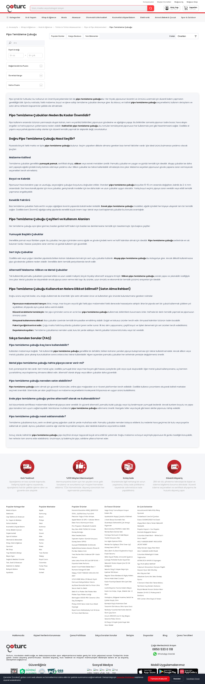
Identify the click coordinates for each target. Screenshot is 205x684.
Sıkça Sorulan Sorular (106, 635)
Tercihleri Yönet (193, 679)
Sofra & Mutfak (11, 523)
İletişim (130, 635)
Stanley (42, 569)
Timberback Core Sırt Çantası (148, 517)
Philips (41, 520)
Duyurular (148, 635)
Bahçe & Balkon (12, 569)
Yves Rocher (43, 553)
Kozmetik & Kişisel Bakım (123, 17)
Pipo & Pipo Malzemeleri (95, 27)
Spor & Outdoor (188, 17)
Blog (165, 635)
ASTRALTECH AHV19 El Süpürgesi (149, 561)
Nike (40, 536)
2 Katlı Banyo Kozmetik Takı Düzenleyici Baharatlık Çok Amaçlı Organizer (117, 523)
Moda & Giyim (11, 510)
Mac (40, 550)
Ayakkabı (9, 573)
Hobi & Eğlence (45, 27)
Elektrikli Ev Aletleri (13, 566)
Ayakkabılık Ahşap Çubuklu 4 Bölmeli (118, 517)
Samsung (42, 514)
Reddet (177, 678)
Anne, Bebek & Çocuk (14, 530)
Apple (41, 510)
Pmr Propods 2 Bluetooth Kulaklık (84, 526)
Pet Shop (9, 550)
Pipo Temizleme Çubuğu (120, 27)
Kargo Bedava (74, 36)
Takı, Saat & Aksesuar (14, 563)
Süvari (41, 533)
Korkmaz (42, 527)
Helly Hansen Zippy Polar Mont (148, 548)
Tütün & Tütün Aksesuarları (68, 27)
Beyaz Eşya (10, 556)
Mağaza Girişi (192, 2)
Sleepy (41, 556)
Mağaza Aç (178, 2)
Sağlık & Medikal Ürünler (15, 559)
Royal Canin (43, 559)
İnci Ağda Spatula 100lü (113, 541)
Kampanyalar (148, 2)
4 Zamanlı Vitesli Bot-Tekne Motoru (150, 583)
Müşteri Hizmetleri (164, 2)
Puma (41, 543)
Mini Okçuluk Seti (143, 573)
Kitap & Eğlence (49, 17)
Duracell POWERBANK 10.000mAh (84, 545)
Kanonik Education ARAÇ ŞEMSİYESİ (85, 510)
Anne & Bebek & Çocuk (165, 17)
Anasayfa (13, 27)
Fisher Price (43, 566)
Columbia (42, 563)
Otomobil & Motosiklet (96, 17)
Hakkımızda (18, 635)
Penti (41, 530)
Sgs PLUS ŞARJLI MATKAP (146, 564)
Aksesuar (76, 17)
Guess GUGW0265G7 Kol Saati (148, 520)
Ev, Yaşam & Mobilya (13, 520)
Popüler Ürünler (57, 36)
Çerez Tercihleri (185, 635)
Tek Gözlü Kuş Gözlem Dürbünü (148, 586)
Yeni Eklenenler (91, 36)
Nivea (41, 546)
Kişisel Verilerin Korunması (47, 635)
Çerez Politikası (78, 635)
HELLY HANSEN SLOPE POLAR (147, 551)
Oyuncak (9, 546)
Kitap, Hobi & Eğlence (14, 543)
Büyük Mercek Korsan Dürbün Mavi (150, 589)
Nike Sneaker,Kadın (79, 535)
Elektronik (144, 17)
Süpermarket (11, 533)
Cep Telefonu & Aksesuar (15, 517)
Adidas (41, 540)
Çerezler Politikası (125, 677)
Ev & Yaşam (31, 17)
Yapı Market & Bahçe (13, 553)
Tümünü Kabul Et (158, 678)
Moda (64, 17)
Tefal (41, 523)
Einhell (41, 573)
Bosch (41, 517)
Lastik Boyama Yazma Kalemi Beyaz (118, 588)
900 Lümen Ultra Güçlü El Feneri (149, 599)
